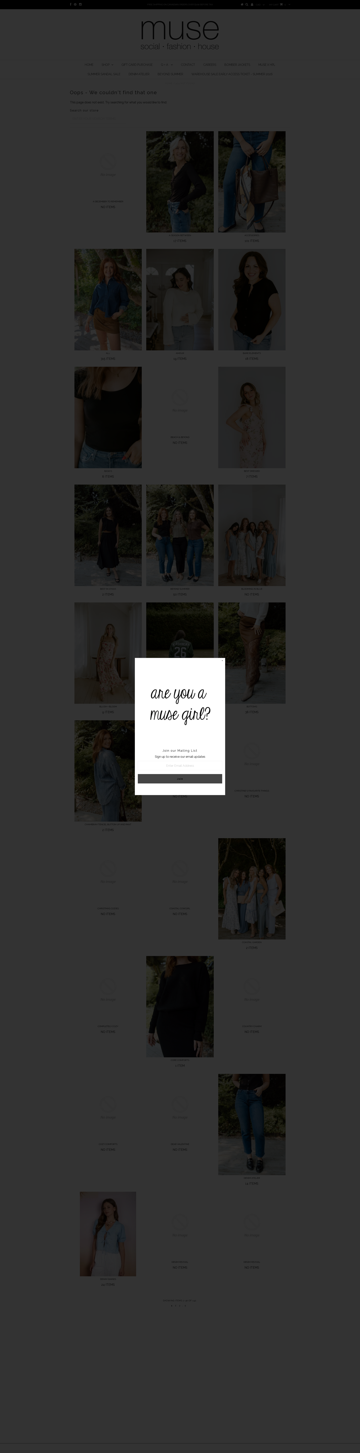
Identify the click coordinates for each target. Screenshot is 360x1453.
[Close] (222, 661)
